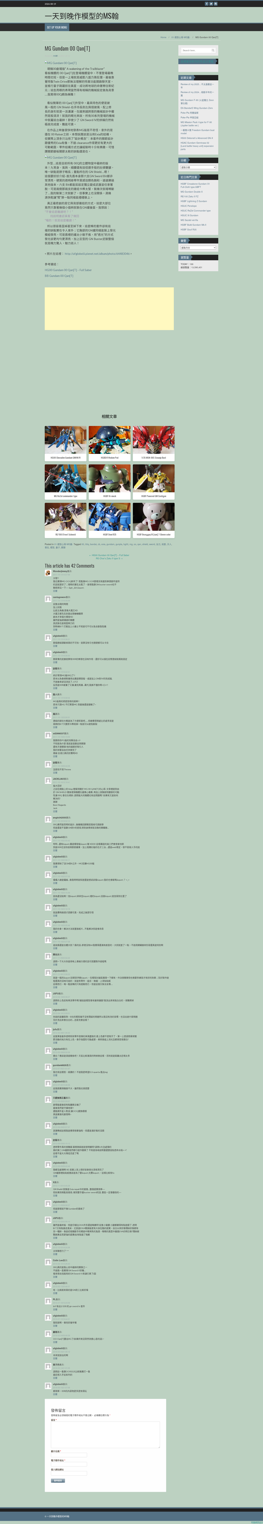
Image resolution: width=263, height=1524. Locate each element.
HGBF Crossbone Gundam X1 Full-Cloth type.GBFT (195, 185)
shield (145, 544)
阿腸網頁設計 (257, 1522)
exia (103, 544)
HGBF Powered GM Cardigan (153, 496)
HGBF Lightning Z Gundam (194, 201)
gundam (110, 544)
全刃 (158, 544)
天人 (169, 544)
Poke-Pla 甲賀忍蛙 (189, 117)
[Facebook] (207, 4)
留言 (54, 1420)
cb (99, 544)
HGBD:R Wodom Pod (109, 457)
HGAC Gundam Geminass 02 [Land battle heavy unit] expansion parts (197, 146)
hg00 (125, 544)
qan (139, 544)
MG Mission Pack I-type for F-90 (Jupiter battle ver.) (196, 124)
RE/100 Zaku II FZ (189, 196)
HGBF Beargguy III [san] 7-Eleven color (154, 534)
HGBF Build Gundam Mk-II (193, 224)
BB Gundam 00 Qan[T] (59, 275)
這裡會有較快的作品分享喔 (197, 61)
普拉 (47, 547)
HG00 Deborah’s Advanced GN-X (197, 138)
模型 (52, 547)
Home (163, 37)
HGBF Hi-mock (109, 496)
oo (135, 544)
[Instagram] (215, 4)
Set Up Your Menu (57, 27)
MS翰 (55, 56)
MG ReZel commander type (65, 496)
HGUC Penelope (189, 205)
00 (83, 544)
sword (152, 544)
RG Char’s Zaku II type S (109, 558)
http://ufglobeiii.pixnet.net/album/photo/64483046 (97, 253)
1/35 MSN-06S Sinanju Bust (153, 457)
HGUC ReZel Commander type (196, 210)
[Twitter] (211, 4)
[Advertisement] (109, 308)
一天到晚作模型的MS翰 (82, 15)
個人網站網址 (57, 1469)
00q (87, 544)
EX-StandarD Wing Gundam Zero (197, 107)
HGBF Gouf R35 (188, 229)
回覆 (55, 590)
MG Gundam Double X (192, 191)
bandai (93, 544)
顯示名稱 (56, 1451)
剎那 (164, 544)
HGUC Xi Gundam (189, 215)
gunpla (119, 544)
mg (131, 544)
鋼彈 (63, 547)
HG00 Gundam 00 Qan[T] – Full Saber (68, 270)
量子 (58, 547)
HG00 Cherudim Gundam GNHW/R (66, 457)
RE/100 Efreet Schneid (66, 534)
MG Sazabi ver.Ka (189, 220)
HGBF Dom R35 (109, 534)
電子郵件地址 (58, 1460)
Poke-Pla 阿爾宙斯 (189, 112)
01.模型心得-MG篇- (181, 37)
